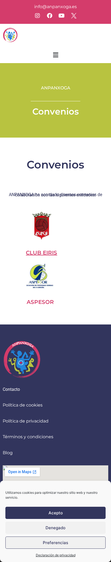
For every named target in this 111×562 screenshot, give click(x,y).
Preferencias (55, 542)
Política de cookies (23, 405)
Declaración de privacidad (55, 555)
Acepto (55, 512)
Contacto (11, 389)
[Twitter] (73, 15)
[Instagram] (37, 15)
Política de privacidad (25, 421)
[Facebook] (49, 15)
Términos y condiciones (28, 436)
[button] (55, 55)
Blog (8, 452)
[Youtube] (61, 15)
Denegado (55, 527)
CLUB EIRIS (41, 252)
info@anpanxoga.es (55, 6)
